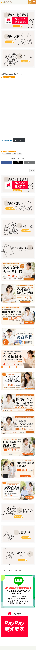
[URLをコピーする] (29, 162)
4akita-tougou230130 (6, 140)
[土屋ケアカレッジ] (7, 2)
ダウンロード (19, 140)
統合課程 (19, 154)
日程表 (4, 77)
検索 (32, 170)
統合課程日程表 (11, 77)
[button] (6, 162)
